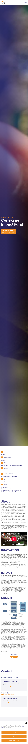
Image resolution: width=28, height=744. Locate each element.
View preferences (14, 740)
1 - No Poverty (4, 487)
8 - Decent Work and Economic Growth (9, 488)
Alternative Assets (5, 476)
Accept (14, 732)
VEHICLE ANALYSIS (8, 233)
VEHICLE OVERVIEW (8, 230)
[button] (26, 723)
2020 (2, 454)
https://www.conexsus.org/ (7, 694)
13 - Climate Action (5, 490)
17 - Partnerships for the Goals (8, 491)
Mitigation (3, 460)
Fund (2, 481)
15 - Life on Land (15, 490)
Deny (14, 736)
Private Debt (15, 476)
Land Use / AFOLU (5, 465)
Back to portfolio (8, 217)
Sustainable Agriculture (17, 465)
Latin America (4, 471)
